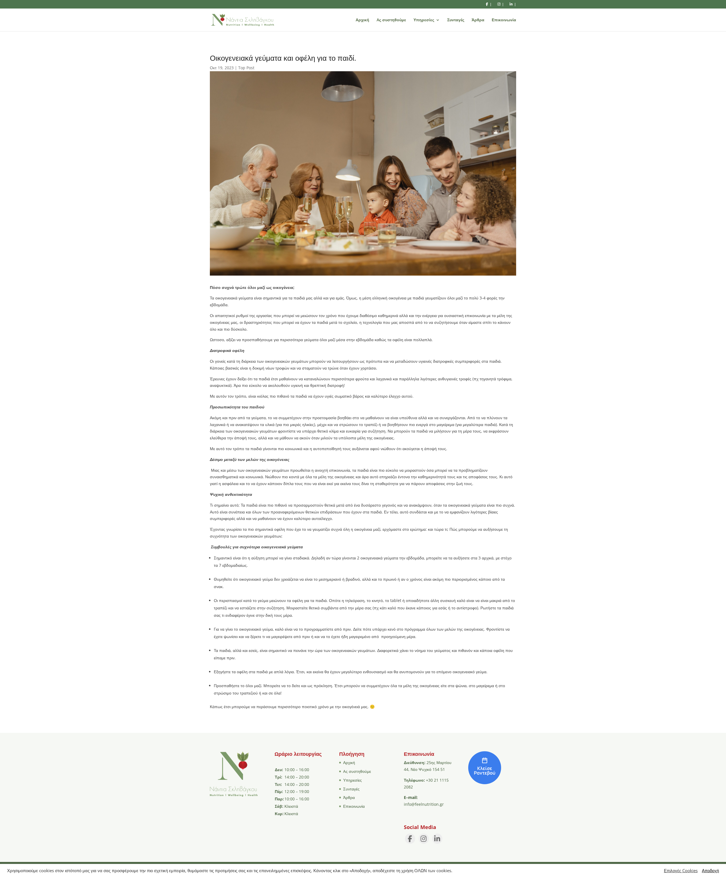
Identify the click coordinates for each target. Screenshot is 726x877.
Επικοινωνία (504, 20)
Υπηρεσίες (423, 20)
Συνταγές (455, 20)
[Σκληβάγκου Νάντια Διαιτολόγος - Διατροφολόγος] (484, 782)
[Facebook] (410, 839)
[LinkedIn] (437, 839)
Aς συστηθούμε (391, 20)
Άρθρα (478, 20)
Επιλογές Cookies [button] (681, 870)
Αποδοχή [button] (710, 870)
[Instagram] (424, 839)
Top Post (246, 67)
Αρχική (362, 20)
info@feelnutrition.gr (424, 804)
